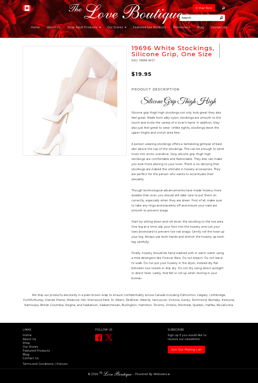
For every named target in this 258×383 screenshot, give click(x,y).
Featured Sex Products (149, 27)
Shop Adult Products (82, 27)
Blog (200, 27)
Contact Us (219, 27)
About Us (53, 27)
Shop (26, 343)
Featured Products (36, 350)
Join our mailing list (186, 349)
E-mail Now (204, 8)
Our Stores (30, 346)
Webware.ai (162, 374)
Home (35, 27)
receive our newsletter (187, 337)
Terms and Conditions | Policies (45, 364)
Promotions (181, 27)
